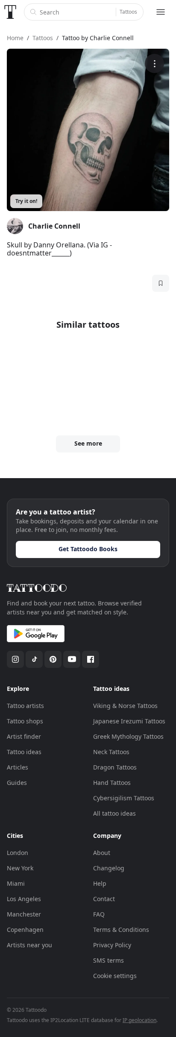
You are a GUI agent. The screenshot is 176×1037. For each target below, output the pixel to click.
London (17, 853)
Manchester (24, 914)
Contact (104, 899)
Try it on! (26, 201)
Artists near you (29, 945)
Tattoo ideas (24, 752)
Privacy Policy (112, 945)
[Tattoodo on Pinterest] (53, 659)
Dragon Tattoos (115, 767)
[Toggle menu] (160, 12)
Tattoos (128, 11)
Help (99, 883)
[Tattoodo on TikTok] (34, 659)
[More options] (154, 63)
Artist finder (24, 736)
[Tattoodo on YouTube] (71, 659)
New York (20, 868)
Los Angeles (24, 899)
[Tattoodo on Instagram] (15, 659)
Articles (17, 767)
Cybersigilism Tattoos (123, 798)
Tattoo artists (25, 706)
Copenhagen (25, 929)
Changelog (108, 868)
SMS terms (108, 960)
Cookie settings (115, 976)
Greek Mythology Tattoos (128, 736)
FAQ (99, 914)
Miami (16, 883)
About (101, 853)
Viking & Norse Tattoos (125, 706)
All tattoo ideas (114, 813)
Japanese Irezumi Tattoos (129, 721)
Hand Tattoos (112, 782)
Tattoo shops (25, 721)
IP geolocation (139, 1020)
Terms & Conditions (121, 929)
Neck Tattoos (111, 752)
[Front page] (10, 12)
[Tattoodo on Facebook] (90, 659)
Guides (17, 782)
